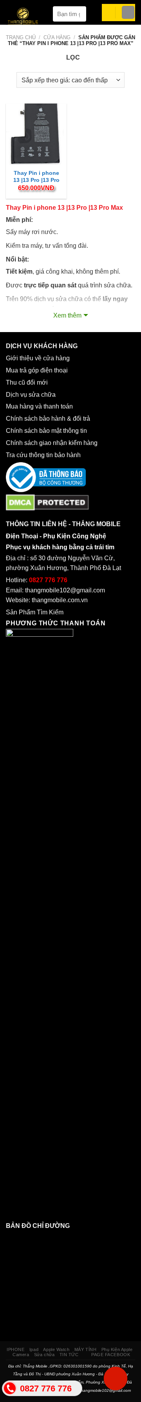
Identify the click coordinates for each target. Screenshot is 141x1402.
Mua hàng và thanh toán (40, 406)
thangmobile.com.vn (60, 600)
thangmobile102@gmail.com (65, 590)
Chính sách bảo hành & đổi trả (48, 418)
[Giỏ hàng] (106, 12)
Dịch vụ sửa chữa (31, 394)
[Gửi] (77, 14)
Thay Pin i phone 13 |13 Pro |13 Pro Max (36, 180)
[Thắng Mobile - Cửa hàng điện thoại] (27, 17)
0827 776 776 (48, 580)
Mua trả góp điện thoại (37, 370)
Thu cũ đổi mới (27, 382)
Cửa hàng (56, 37)
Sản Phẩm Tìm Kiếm (34, 612)
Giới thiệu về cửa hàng (38, 358)
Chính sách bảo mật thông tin (48, 430)
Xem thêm (67, 315)
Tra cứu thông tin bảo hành (43, 455)
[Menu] (128, 12)
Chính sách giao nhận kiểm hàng (53, 442)
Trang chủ (21, 37)
